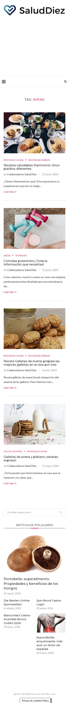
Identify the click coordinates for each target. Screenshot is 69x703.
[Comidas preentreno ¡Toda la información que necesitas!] (34, 228)
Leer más (9, 191)
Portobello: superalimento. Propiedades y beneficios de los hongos (31, 583)
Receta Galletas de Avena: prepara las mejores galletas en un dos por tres (32, 362)
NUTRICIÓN (21, 255)
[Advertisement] (34, 44)
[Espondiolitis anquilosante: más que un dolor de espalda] (50, 623)
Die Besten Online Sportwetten (17, 602)
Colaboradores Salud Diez (21, 174)
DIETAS (7, 255)
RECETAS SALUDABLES (39, 160)
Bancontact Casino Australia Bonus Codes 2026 (17, 619)
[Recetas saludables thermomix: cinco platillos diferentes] (34, 132)
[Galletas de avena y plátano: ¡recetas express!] (34, 424)
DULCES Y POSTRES (13, 451)
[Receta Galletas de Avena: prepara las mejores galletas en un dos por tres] (34, 328)
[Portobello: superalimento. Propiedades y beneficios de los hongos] (34, 554)
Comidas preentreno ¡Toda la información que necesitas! (25, 262)
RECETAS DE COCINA (13, 160)
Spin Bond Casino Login (48, 602)
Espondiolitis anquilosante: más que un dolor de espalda (49, 643)
